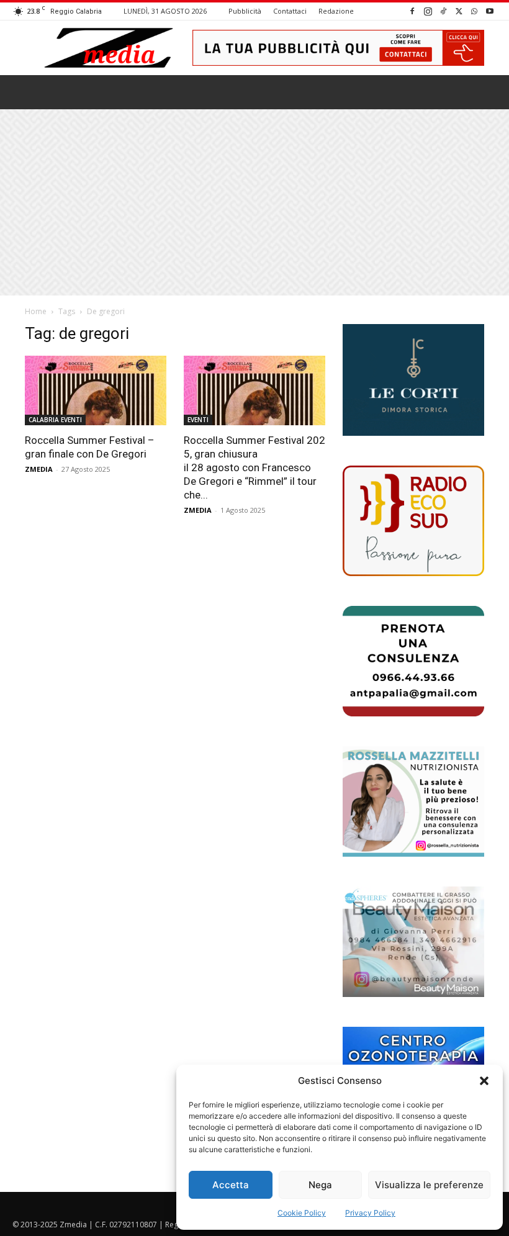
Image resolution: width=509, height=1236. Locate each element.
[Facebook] (412, 10)
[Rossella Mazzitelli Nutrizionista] (413, 801)
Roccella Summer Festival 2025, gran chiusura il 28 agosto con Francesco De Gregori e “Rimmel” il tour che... (254, 467)
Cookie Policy (301, 1212)
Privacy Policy (370, 1212)
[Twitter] (459, 10)
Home (36, 311)
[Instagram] (428, 10)
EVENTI (198, 419)
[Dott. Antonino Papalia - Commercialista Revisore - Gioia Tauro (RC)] (413, 661)
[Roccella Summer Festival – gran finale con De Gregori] (95, 391)
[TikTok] (443, 10)
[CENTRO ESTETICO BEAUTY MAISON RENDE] (413, 941)
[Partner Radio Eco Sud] (413, 521)
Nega (320, 1185)
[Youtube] (490, 10)
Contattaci (290, 11)
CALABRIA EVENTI (55, 419)
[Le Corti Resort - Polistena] (413, 380)
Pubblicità (244, 11)
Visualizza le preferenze (429, 1185)
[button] (484, 1081)
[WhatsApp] (474, 10)
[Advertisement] (254, 202)
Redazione (336, 11)
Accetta (230, 1185)
